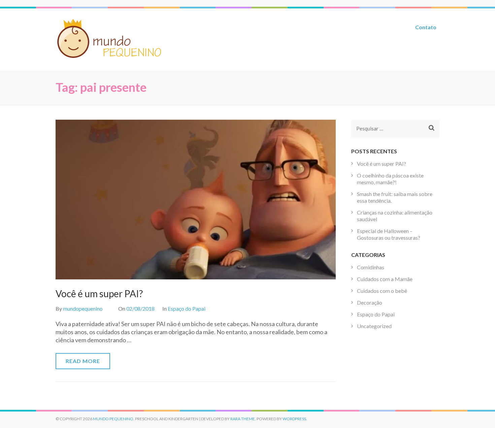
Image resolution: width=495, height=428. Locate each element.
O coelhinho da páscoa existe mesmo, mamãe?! (390, 178)
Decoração (369, 302)
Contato (425, 27)
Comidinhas (370, 267)
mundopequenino (83, 308)
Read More (83, 361)
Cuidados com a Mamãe (384, 279)
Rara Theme (242, 418)
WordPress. (295, 418)
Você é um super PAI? (99, 293)
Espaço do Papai (186, 308)
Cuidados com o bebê (382, 290)
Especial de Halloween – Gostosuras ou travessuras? (388, 234)
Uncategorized (374, 326)
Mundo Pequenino (113, 418)
